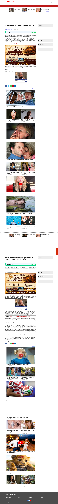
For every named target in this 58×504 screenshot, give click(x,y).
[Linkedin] (29, 500)
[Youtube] (30, 500)
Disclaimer (42, 497)
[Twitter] (28, 500)
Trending (40, 25)
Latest (39, 49)
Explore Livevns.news (10, 494)
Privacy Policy (30, 497)
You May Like (41, 44)
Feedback (18, 497)
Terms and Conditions (8, 497)
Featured (40, 40)
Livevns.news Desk (9, 29)
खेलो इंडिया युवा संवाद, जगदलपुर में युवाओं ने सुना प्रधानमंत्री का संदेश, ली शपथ (20, 316)
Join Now (33, 32)
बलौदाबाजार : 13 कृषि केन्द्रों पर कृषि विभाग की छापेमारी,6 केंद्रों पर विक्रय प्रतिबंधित (20, 43)
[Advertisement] (29, 18)
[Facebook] (27, 500)
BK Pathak (8, 261)
